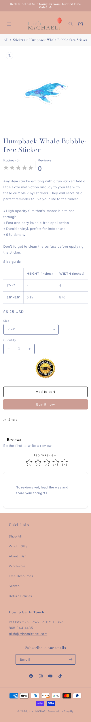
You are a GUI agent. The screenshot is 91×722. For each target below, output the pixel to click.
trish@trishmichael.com (28, 634)
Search (14, 586)
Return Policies (20, 596)
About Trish (18, 556)
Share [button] (12, 420)
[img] (18, 168)
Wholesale (17, 566)
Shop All (15, 536)
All (6, 39)
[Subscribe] (71, 659)
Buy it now (45, 404)
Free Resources (21, 576)
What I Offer (19, 546)
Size (6, 320)
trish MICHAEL (38, 711)
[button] (9, 24)
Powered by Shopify (61, 711)
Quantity (9, 340)
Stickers (19, 39)
